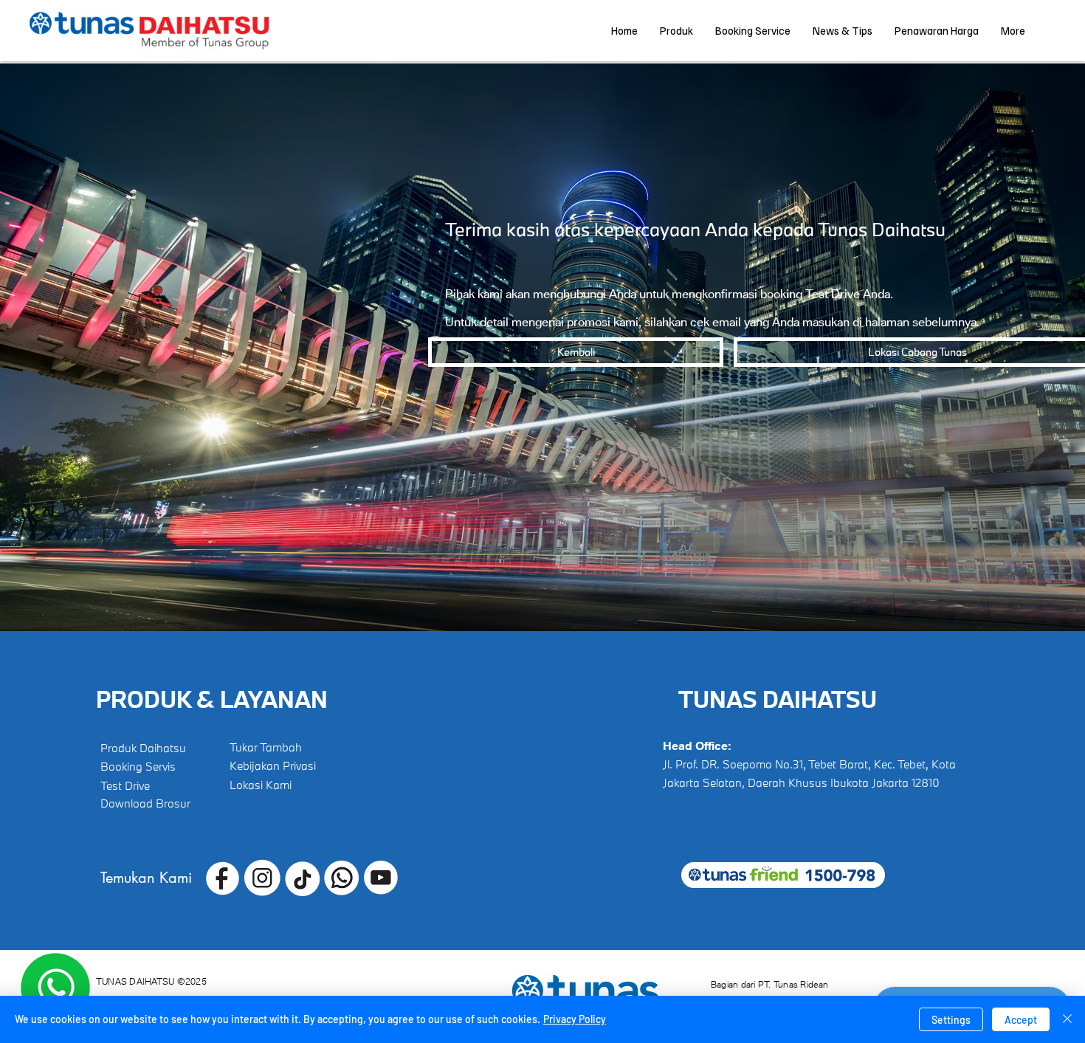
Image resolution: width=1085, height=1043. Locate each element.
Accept (1021, 1019)
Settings (951, 1019)
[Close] (1067, 1019)
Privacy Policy (574, 1019)
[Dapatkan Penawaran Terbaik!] (55, 987)
